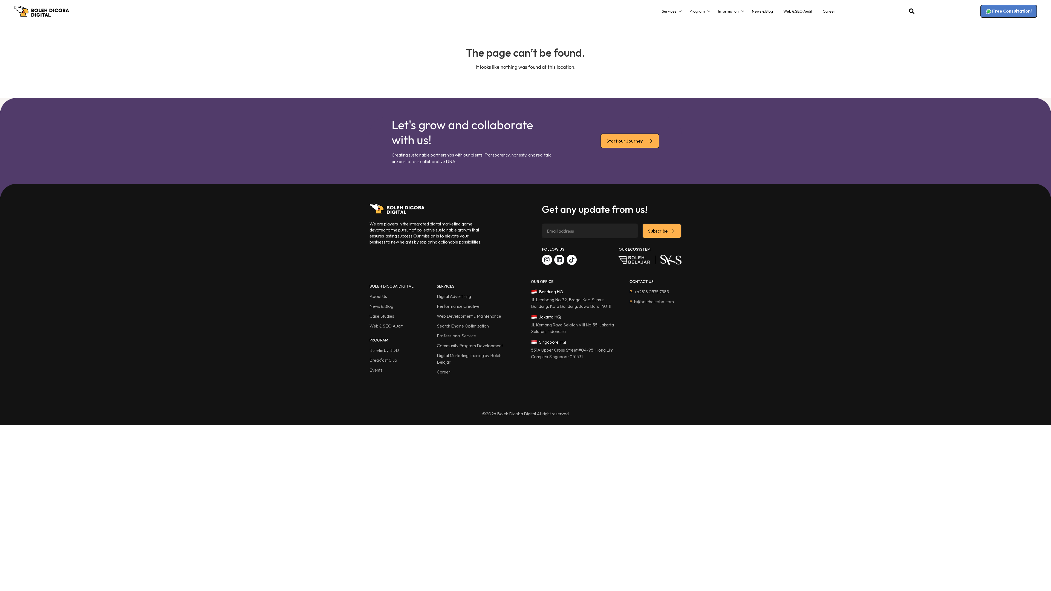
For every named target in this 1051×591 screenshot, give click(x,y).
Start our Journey (625, 141)
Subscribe (658, 231)
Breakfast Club (383, 360)
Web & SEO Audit (797, 11)
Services (669, 11)
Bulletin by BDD (384, 350)
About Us (378, 296)
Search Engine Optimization (463, 326)
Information (728, 11)
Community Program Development (470, 345)
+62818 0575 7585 (649, 291)
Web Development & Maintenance (469, 316)
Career (829, 11)
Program (697, 11)
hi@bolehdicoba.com (652, 301)
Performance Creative (458, 306)
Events (375, 370)
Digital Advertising (454, 296)
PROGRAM (378, 340)
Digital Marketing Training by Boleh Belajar (469, 359)
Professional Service (456, 335)
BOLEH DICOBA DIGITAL (391, 286)
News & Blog (762, 11)
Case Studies (381, 316)
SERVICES (445, 286)
